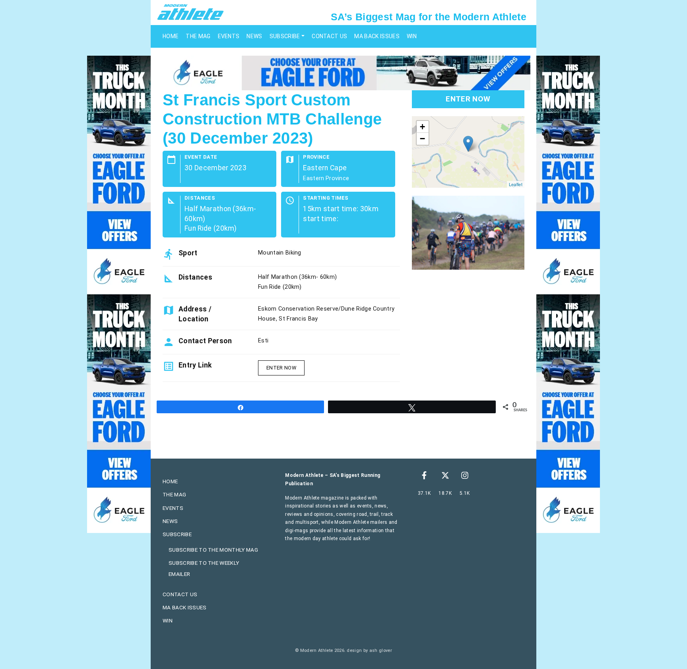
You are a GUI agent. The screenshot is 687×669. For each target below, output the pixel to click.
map (467, 152)
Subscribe (285, 36)
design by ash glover (369, 650)
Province (316, 157)
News (254, 36)
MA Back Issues (376, 36)
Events (229, 36)
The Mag (198, 36)
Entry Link (195, 365)
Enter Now (281, 368)
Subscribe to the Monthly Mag (213, 549)
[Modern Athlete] (190, 11)
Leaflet (515, 184)
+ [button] (422, 127)
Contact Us (329, 36)
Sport (188, 253)
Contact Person (205, 341)
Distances (199, 198)
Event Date (200, 157)
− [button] (422, 139)
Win (412, 36)
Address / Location (195, 314)
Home (171, 36)
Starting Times (325, 198)
